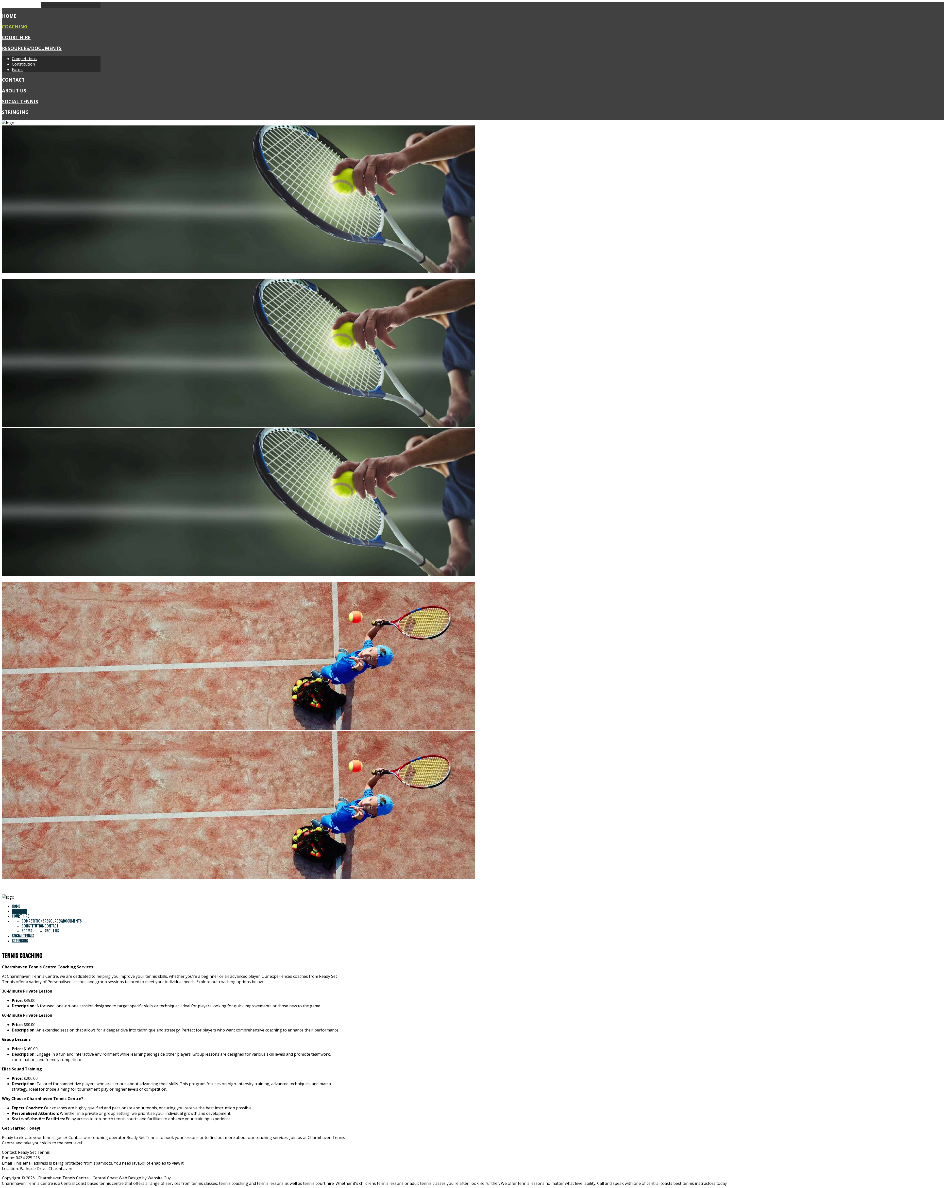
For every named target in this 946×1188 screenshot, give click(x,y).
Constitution (23, 64)
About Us (14, 90)
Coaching (15, 26)
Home (9, 16)
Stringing (15, 112)
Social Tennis (20, 101)
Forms (17, 69)
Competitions (24, 58)
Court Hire (16, 37)
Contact (13, 80)
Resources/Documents (32, 48)
